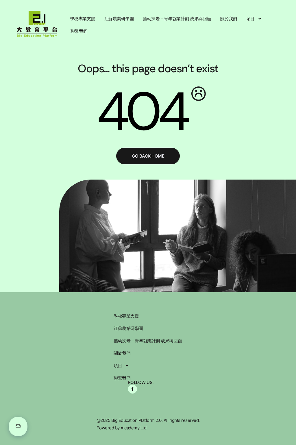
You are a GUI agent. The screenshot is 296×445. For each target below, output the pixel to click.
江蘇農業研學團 (119, 18)
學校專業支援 (82, 18)
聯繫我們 (79, 31)
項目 (250, 18)
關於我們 (228, 18)
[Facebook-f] (132, 389)
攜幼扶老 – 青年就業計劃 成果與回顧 (177, 18)
